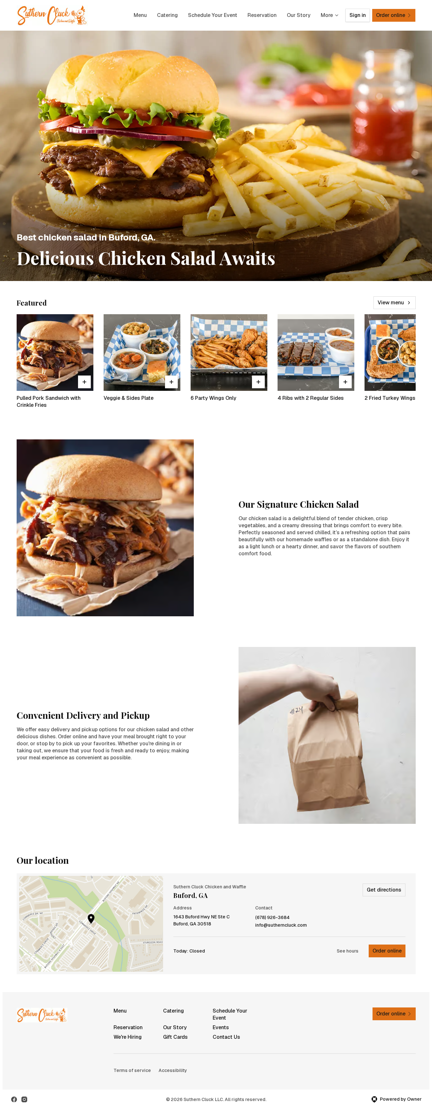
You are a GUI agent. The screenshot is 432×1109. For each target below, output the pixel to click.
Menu (140, 15)
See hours (347, 951)
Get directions (384, 889)
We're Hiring (128, 1037)
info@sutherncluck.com (281, 925)
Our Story (298, 15)
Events (221, 1027)
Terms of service (132, 1070)
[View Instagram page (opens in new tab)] (24, 1099)
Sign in (358, 15)
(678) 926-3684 (272, 918)
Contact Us (226, 1037)
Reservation (262, 15)
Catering (167, 15)
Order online (387, 950)
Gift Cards (175, 1037)
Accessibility (173, 1070)
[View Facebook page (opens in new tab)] (14, 1099)
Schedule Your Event (212, 15)
